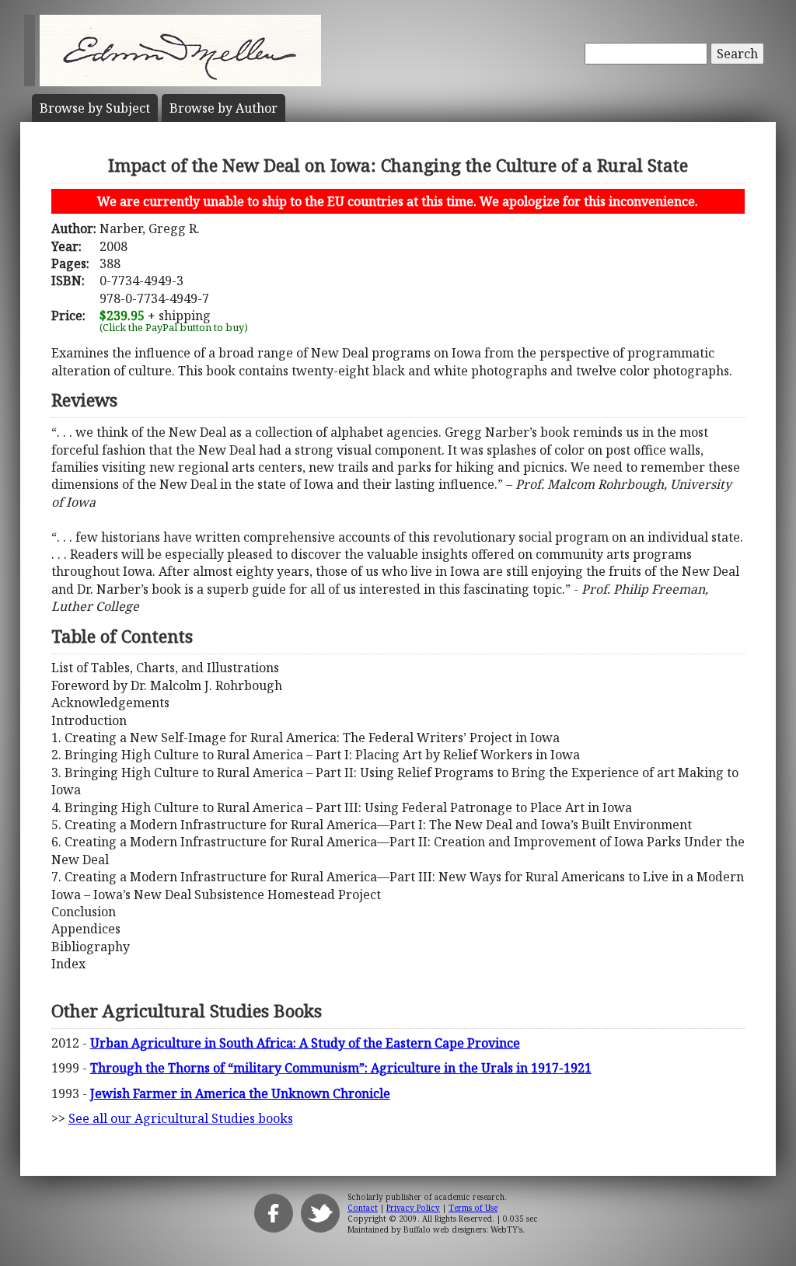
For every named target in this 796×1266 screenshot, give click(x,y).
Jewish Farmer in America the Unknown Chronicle (240, 1093)
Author (223, 108)
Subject (95, 108)
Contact (362, 1207)
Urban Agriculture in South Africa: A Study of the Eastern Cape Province (305, 1043)
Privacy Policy (413, 1207)
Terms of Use (473, 1207)
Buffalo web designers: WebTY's (462, 1229)
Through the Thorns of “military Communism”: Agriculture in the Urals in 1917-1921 (341, 1067)
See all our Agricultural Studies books (180, 1118)
